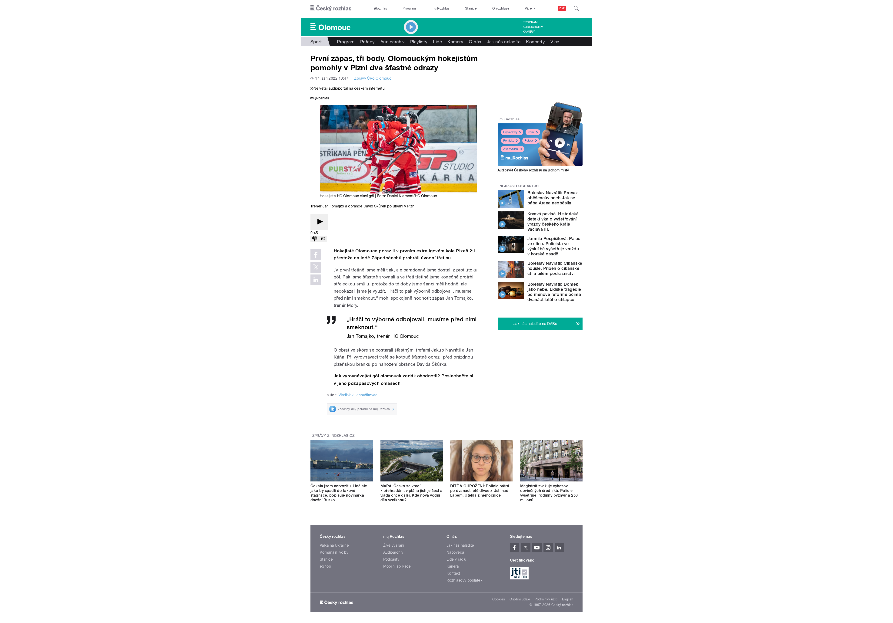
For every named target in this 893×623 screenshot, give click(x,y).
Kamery (529, 31)
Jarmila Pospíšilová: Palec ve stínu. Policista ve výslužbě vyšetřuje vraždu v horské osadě (553, 246)
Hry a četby (510, 132)
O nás (475, 41)
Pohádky (508, 140)
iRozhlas (380, 8)
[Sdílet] (323, 239)
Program (409, 8)
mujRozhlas (441, 8)
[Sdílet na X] (315, 267)
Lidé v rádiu (456, 559)
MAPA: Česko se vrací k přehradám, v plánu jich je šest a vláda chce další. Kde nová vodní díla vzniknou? (411, 493)
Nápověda (455, 552)
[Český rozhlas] (330, 8)
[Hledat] (576, 8)
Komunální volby (334, 552)
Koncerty (535, 41)
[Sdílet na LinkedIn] (315, 279)
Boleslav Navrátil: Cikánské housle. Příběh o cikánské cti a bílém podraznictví (554, 268)
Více (557, 41)
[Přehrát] (319, 222)
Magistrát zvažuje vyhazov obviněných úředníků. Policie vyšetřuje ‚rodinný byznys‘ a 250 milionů (549, 493)
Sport (316, 41)
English (567, 599)
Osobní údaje (520, 599)
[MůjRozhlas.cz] (319, 98)
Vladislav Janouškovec (358, 395)
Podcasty (391, 559)
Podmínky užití (546, 599)
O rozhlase (500, 8)
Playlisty (418, 41)
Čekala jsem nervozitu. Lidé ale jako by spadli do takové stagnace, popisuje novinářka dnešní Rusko (338, 493)
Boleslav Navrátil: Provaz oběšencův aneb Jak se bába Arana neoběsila (552, 197)
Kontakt (453, 573)
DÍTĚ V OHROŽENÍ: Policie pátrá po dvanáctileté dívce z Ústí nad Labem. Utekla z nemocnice (479, 491)
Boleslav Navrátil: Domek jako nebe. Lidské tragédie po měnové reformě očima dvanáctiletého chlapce (554, 292)
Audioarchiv (533, 27)
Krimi (531, 132)
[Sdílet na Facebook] (315, 254)
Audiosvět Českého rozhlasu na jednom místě (533, 170)
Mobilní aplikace (397, 566)
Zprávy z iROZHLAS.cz (333, 435)
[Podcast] (314, 239)
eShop (325, 566)
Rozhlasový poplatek (464, 580)
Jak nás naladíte (504, 41)
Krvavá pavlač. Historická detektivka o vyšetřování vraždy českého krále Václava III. (553, 221)
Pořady (367, 41)
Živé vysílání (511, 149)
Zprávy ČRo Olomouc (373, 78)
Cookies (498, 599)
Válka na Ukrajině (334, 545)
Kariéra (452, 566)
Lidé (437, 41)
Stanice (471, 8)
